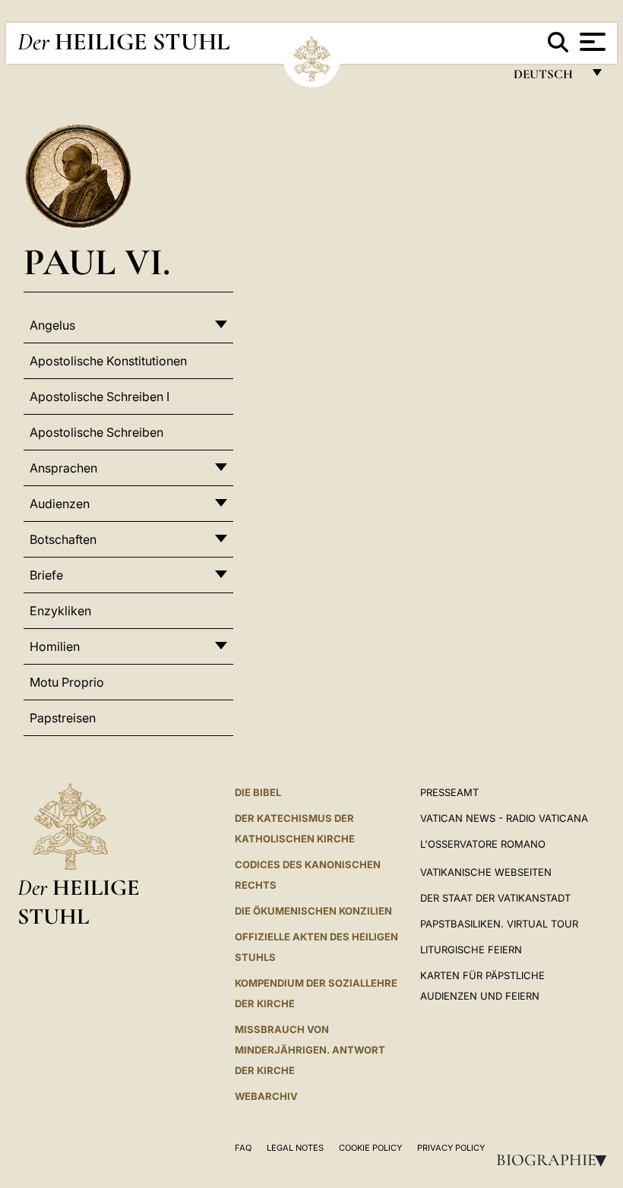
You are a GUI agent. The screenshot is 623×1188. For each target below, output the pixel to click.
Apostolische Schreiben (96, 432)
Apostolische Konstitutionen (108, 360)
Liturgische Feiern (471, 949)
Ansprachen (63, 468)
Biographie (556, 1160)
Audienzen (60, 503)
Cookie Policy (370, 1147)
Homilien (55, 646)
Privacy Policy (451, 1147)
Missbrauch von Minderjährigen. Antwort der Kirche (310, 1049)
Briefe (46, 575)
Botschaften (63, 539)
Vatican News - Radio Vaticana (504, 818)
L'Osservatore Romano (483, 844)
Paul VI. (97, 262)
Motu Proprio (67, 682)
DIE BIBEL (258, 792)
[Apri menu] (591, 42)
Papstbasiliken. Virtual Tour (499, 924)
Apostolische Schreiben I (99, 396)
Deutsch (547, 78)
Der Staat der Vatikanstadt (495, 898)
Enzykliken (60, 610)
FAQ (243, 1147)
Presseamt (449, 792)
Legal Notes (295, 1147)
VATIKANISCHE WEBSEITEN (486, 872)
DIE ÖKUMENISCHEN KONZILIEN (313, 911)
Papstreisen (63, 717)
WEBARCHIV (266, 1096)
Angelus (52, 325)
